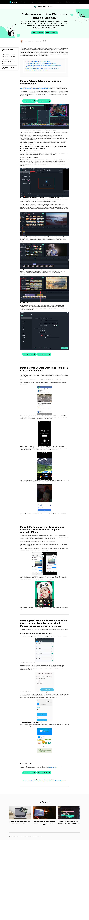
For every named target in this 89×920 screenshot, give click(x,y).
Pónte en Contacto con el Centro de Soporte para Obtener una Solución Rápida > (44, 780)
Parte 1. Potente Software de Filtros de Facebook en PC (38, 61)
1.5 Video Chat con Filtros (7, 63)
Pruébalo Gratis (38, 32)
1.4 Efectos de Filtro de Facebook (8, 61)
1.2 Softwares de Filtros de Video (8, 56)
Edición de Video (15, 836)
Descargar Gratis (28, 101)
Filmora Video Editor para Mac (44, 88)
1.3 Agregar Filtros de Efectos (7, 58)
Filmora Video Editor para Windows (28, 88)
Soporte (74, 2)
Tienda (67, 2)
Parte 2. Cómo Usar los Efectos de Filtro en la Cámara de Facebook (41, 63)
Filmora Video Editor (52, 767)
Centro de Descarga (58, 2)
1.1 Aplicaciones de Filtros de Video (9, 54)
